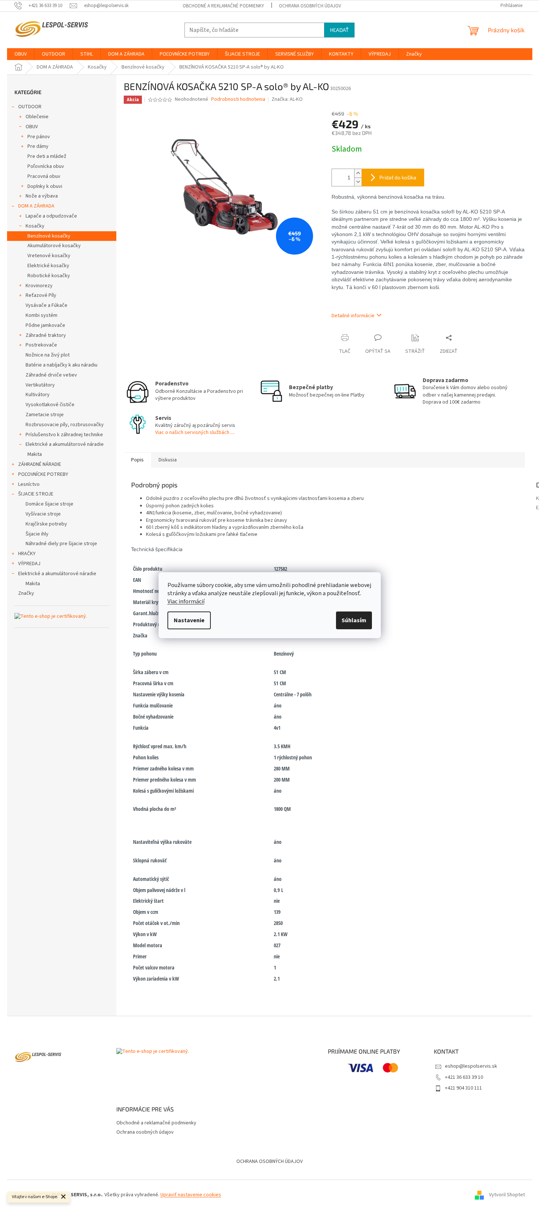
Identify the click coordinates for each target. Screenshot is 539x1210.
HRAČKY (27, 553)
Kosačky (35, 226)
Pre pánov (38, 136)
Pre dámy (38, 146)
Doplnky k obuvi (44, 186)
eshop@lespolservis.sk (471, 1066)
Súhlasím (354, 620)
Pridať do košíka (397, 177)
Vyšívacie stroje (43, 514)
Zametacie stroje (45, 414)
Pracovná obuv (43, 176)
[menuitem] (20, 54)
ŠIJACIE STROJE (35, 494)
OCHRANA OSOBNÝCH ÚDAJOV (269, 1161)
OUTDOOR (29, 106)
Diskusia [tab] (168, 460)
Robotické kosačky (48, 275)
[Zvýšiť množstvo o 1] (358, 173)
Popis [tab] (137, 460)
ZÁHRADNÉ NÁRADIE (39, 464)
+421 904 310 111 (463, 1088)
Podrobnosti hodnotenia (238, 99)
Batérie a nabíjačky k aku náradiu (61, 365)
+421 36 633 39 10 (464, 1077)
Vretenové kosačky (48, 255)
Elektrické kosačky (48, 265)
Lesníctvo (29, 484)
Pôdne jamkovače (45, 325)
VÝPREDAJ (29, 563)
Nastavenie (189, 620)
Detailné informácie (353, 315)
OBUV (32, 126)
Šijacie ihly (37, 534)
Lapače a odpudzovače (51, 216)
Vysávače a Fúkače (46, 305)
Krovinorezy (39, 285)
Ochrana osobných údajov (310, 6)
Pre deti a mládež (46, 156)
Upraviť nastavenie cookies (190, 1195)
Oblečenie (37, 116)
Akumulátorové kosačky (54, 245)
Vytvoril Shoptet (507, 1195)
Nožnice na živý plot (48, 355)
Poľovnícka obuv (45, 166)
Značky (26, 593)
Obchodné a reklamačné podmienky (223, 6)
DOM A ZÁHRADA (36, 206)
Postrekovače (41, 345)
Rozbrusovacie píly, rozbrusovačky (65, 424)
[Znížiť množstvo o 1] (358, 182)
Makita (34, 454)
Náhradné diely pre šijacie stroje (61, 543)
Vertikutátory (40, 385)
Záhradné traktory (46, 335)
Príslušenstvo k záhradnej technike (64, 434)
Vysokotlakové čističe (50, 404)
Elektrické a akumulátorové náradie (65, 444)
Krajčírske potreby (46, 524)
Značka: (287, 99)
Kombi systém (41, 315)
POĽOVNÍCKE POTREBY (43, 474)
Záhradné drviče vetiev (51, 375)
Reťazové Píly (41, 295)
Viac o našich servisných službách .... (195, 432)
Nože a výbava (42, 196)
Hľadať (339, 30)
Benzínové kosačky (48, 236)
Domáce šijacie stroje (49, 504)
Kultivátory (38, 394)
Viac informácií (185, 601)
